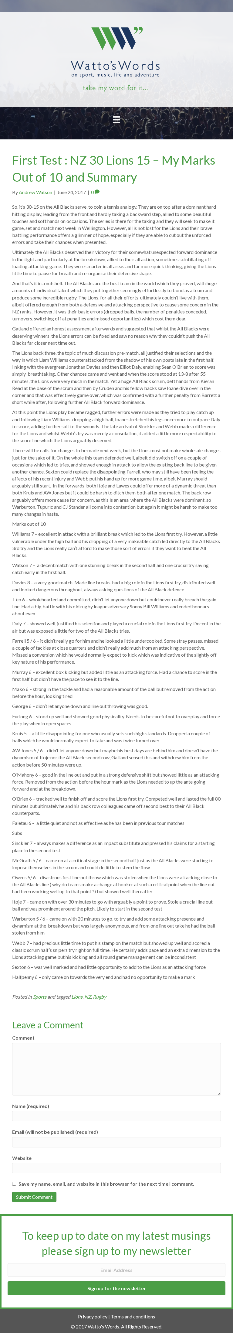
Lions (77, 997)
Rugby (99, 997)
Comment (23, 1038)
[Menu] (116, 119)
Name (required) (30, 1106)
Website (22, 1158)
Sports (39, 997)
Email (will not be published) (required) (55, 1132)
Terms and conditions (133, 1316)
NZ (87, 997)
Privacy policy (92, 1316)
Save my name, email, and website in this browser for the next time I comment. (106, 1184)
